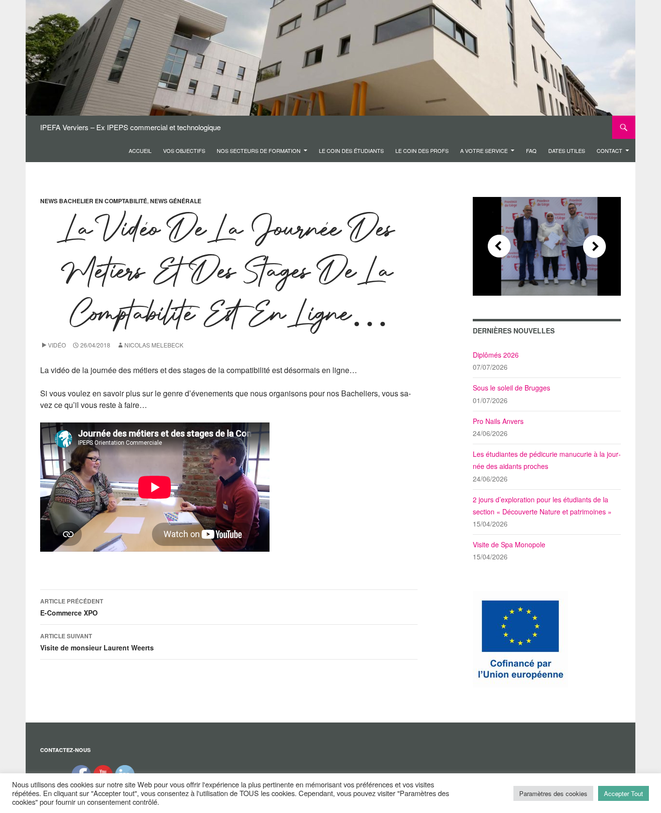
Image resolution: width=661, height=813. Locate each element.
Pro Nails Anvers (498, 421)
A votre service (484, 150)
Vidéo (57, 345)
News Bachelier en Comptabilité (93, 200)
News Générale (175, 200)
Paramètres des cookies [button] (553, 793)
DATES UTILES (566, 150)
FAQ (531, 150)
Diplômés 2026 (496, 355)
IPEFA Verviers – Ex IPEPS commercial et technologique (130, 127)
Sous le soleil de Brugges (511, 387)
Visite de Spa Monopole (509, 544)
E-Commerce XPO (71, 607)
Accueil (140, 150)
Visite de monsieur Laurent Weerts (97, 642)
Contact (609, 150)
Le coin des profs (422, 150)
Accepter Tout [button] (623, 793)
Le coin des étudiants (351, 150)
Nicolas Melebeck (153, 345)
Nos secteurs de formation (258, 150)
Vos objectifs (184, 150)
